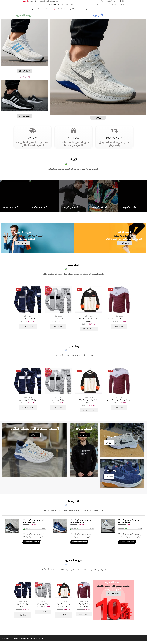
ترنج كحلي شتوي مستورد (28, 318)
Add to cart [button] (58, 326)
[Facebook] (119, 1)
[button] (24, 71)
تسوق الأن (83, 435)
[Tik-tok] (120, 1)
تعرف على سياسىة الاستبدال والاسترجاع (114, 144)
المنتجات (30, 1)
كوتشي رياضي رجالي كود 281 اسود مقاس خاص (33, 521)
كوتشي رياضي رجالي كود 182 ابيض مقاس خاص (129, 521)
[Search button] (97, 4)
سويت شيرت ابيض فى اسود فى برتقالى (88, 319)
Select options (27, 326)
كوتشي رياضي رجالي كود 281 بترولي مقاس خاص (81, 521)
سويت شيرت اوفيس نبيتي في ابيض (119, 318)
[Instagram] (122, 1)
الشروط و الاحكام (39, 1)
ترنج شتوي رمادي (58, 318)
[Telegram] (123, 1)
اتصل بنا (56, 1)
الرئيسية (25, 1)
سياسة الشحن (49, 1)
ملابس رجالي (28, 316)
